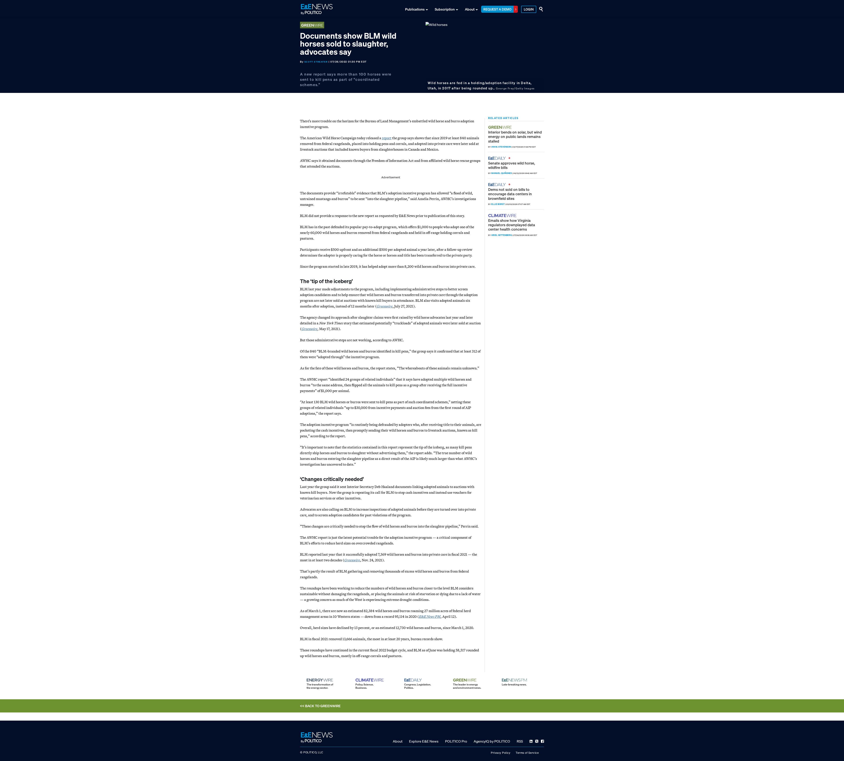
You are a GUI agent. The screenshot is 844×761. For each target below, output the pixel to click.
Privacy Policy (500, 752)
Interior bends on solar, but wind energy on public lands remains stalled (515, 137)
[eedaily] (498, 158)
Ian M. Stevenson (501, 146)
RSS (520, 741)
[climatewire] (503, 215)
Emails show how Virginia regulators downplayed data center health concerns (511, 225)
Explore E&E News (423, 741)
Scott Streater (316, 61)
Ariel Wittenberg (501, 235)
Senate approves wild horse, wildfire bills (511, 165)
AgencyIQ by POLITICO (492, 741)
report (386, 138)
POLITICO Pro (456, 741)
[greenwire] (500, 127)
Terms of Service (527, 752)
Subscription (445, 9)
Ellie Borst (498, 204)
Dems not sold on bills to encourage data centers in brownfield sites (510, 194)
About (470, 9)
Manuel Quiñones (501, 173)
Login (529, 9)
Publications (415, 9)
